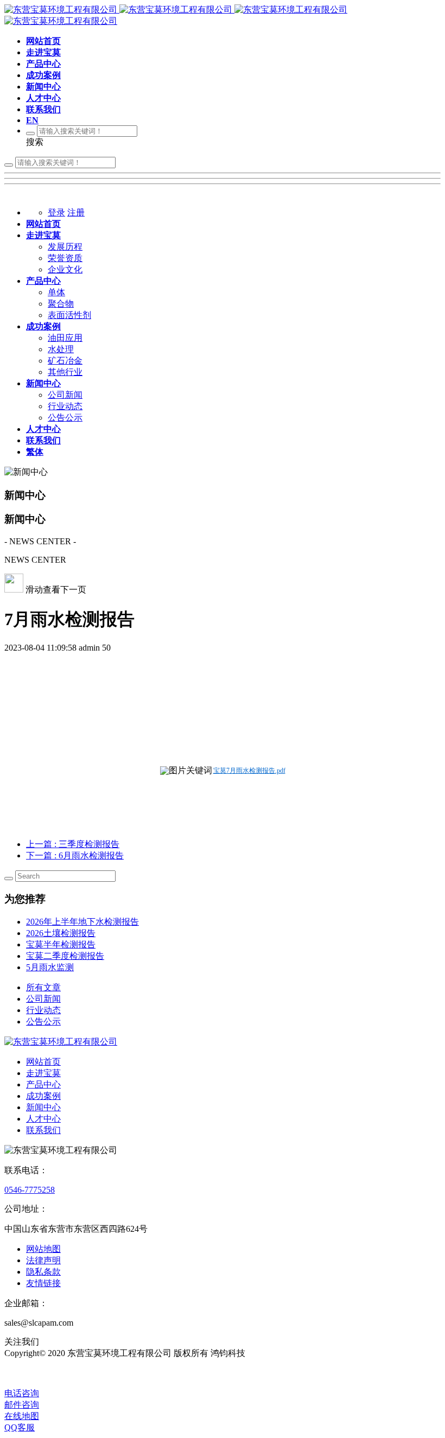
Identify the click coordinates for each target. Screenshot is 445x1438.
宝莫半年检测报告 (61, 944)
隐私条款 (43, 1271)
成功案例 (43, 1095)
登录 (56, 212)
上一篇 (72, 844)
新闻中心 (43, 1107)
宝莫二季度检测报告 (65, 955)
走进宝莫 (43, 1073)
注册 (76, 212)
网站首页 (43, 1061)
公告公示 (43, 1021)
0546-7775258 (29, 1189)
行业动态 (43, 1010)
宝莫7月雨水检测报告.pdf (249, 770)
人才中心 (43, 1118)
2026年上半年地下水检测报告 (82, 921)
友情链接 (43, 1283)
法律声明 (43, 1260)
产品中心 (43, 1084)
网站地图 (43, 1249)
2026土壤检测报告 (61, 933)
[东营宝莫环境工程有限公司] (60, 1041)
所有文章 (43, 987)
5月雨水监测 (50, 967)
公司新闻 (43, 998)
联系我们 (43, 1130)
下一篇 (75, 855)
